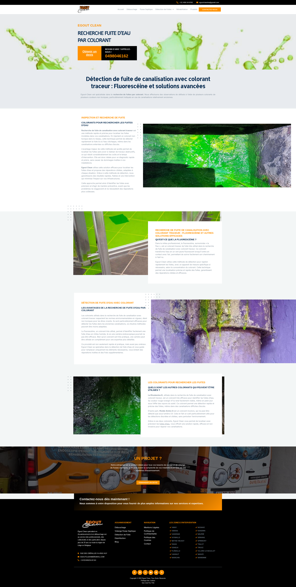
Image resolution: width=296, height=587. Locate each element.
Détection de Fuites (163, 9)
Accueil (121, 9)
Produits (193, 9)
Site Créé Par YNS (148, 583)
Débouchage (132, 9)
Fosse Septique (146, 9)
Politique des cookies (148, 580)
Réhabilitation (182, 9)
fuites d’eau (165, 424)
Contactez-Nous (209, 10)
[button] (164, 9)
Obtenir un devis (89, 53)
